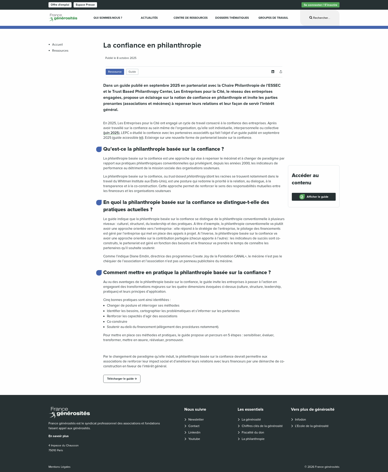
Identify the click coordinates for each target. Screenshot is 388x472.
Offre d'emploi (60, 4)
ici (140, 138)
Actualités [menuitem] (149, 18)
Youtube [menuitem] (194, 439)
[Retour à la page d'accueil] (106, 413)
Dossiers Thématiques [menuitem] (232, 18)
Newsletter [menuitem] (196, 420)
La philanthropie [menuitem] (253, 439)
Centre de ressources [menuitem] (191, 18)
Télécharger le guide (120, 378)
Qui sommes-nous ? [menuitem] (108, 18)
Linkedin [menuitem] (194, 432)
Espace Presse (85, 4)
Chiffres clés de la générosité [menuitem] (262, 426)
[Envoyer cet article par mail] (280, 72)
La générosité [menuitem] (251, 420)
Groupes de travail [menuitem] (273, 18)
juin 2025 (111, 133)
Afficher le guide (317, 196)
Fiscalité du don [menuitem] (253, 432)
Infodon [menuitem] (300, 420)
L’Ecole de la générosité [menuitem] (312, 426)
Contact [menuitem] (193, 426)
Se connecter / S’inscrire (320, 4)
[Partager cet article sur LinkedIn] (272, 72)
